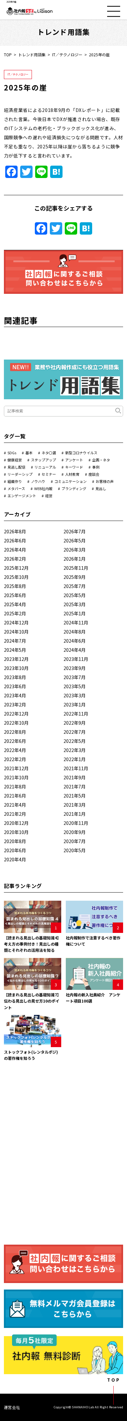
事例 (95, 467)
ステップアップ (43, 459)
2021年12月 (16, 768)
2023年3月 (75, 695)
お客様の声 (105, 481)
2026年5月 (75, 540)
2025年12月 (16, 568)
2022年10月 (16, 722)
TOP (8, 54)
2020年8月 (15, 841)
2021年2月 (15, 814)
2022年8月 (15, 732)
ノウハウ (38, 481)
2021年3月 (75, 804)
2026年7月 (75, 531)
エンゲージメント (21, 495)
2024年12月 (16, 622)
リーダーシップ (20, 474)
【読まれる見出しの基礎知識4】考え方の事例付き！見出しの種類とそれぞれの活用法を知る (32, 944)
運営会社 (12, 1407)
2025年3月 (75, 604)
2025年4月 (15, 604)
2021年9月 (75, 777)
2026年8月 (15, 531)
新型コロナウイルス (81, 452)
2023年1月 (75, 704)
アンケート (74, 459)
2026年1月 (75, 558)
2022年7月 (75, 732)
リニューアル (45, 467)
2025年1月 (75, 613)
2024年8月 (75, 631)
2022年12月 (16, 713)
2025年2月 (15, 613)
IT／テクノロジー (67, 54)
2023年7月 (75, 677)
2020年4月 (15, 859)
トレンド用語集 (32, 54)
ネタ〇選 (49, 452)
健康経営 (14, 459)
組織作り (14, 481)
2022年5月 (75, 741)
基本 (29, 452)
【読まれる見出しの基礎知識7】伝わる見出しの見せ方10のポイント (32, 1001)
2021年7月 (75, 786)
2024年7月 (15, 640)
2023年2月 (15, 704)
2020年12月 (16, 823)
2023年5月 (75, 686)
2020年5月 (75, 850)
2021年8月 (15, 786)
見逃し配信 (16, 467)
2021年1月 (75, 814)
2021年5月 (75, 795)
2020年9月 (75, 832)
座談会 (94, 474)
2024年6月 (75, 640)
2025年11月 (76, 568)
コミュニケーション (70, 481)
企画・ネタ (101, 459)
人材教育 (72, 474)
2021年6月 (15, 795)
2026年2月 (15, 558)
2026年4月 (15, 549)
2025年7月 (75, 586)
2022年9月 (75, 722)
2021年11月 (76, 768)
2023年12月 (16, 659)
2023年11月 (76, 659)
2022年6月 (15, 741)
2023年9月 (75, 668)
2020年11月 (76, 823)
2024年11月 (76, 622)
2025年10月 (16, 577)
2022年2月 (15, 759)
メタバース (16, 488)
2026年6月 (15, 540)
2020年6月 (15, 850)
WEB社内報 (43, 488)
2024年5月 (15, 650)
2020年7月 (75, 841)
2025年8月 (15, 586)
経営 (48, 495)
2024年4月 (75, 650)
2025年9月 (75, 577)
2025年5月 (75, 595)
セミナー (49, 474)
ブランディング (74, 488)
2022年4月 (15, 750)
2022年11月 (76, 713)
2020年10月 (16, 832)
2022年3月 (75, 750)
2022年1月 (75, 759)
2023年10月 (16, 668)
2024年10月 (16, 631)
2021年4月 (15, 804)
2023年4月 (15, 695)
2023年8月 (15, 677)
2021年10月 (16, 777)
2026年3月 (75, 549)
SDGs (11, 452)
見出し (100, 488)
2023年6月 (15, 686)
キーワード (74, 467)
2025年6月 (15, 595)
